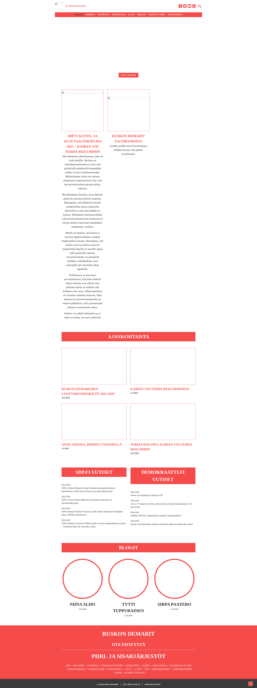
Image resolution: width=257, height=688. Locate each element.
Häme (146, 665)
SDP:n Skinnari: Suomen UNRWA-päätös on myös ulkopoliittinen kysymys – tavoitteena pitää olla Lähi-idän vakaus (94, 523)
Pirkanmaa (160, 665)
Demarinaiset (161, 669)
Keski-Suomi (97, 669)
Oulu (128, 669)
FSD (147, 669)
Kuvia (131, 15)
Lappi (138, 669)
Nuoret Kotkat (135, 672)
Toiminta (90, 15)
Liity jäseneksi (128, 75)
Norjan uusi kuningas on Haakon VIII (147, 493)
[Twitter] (185, 6)
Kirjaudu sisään (152, 684)
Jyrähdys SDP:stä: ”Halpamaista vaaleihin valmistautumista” (156, 514)
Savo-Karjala (77, 669)
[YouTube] (189, 6)
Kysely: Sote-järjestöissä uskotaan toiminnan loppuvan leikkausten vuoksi (162, 522)
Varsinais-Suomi (111, 665)
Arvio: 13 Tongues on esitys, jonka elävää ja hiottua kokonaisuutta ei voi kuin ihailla (161, 503)
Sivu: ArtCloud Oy (131, 684)
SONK (118, 672)
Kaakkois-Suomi (180, 665)
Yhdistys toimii (156, 15)
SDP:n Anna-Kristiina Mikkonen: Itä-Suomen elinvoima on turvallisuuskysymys (87, 499)
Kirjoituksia (119, 15)
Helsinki (78, 665)
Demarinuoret (182, 669)
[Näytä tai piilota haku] (199, 6)
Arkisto (141, 15)
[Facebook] (180, 6)
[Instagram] (194, 6)
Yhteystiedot (175, 15)
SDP (68, 665)
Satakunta (132, 665)
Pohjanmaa (114, 669)
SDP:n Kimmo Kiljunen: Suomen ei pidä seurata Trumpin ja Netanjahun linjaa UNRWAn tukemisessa (92, 511)
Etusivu (79, 15)
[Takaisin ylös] (250, 684)
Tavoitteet (103, 15)
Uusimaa (92, 665)
